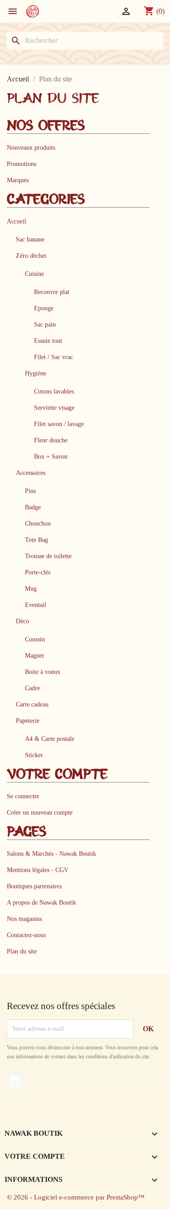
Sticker (34, 755)
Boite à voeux (42, 671)
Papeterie (27, 720)
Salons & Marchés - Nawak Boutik (51, 853)
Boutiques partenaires (34, 886)
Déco (22, 621)
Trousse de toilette (48, 555)
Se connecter (23, 796)
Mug (31, 588)
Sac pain (45, 324)
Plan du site (22, 951)
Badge (33, 507)
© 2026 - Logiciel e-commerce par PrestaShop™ (76, 1197)
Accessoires (30, 472)
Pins (30, 490)
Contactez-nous (26, 935)
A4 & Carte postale (49, 738)
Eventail (35, 604)
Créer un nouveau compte (40, 812)
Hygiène (35, 373)
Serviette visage (54, 407)
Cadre (32, 688)
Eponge (43, 308)
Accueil (16, 221)
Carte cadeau (32, 704)
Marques (18, 180)
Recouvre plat (51, 291)
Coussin (35, 639)
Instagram (15, 1081)
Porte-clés (37, 572)
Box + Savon (51, 456)
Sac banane (30, 239)
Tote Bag (36, 539)
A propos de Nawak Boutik (41, 902)
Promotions (21, 163)
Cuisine (34, 273)
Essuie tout (48, 340)
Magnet (34, 655)
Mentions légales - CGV (37, 869)
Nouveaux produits (31, 147)
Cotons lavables (54, 391)
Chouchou (38, 523)
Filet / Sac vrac (53, 356)
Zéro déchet (31, 255)
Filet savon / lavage (59, 423)
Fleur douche (51, 440)
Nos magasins (24, 918)
